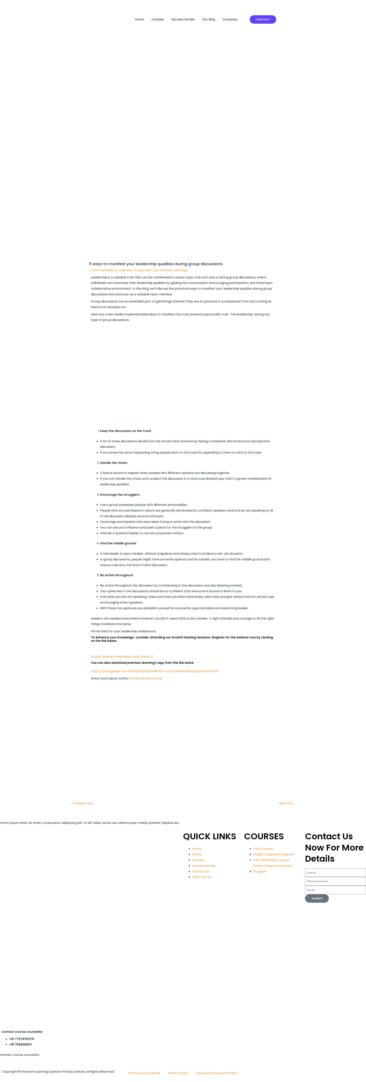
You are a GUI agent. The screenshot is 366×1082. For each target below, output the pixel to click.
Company (230, 19)
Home (139, 19)
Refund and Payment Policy (216, 1073)
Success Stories (183, 19)
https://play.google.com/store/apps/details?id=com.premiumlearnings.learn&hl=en (154, 671)
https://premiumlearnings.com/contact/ (122, 656)
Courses (158, 19)
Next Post (288, 803)
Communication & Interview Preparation (121, 270)
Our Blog (208, 19)
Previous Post (81, 803)
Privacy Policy (178, 1073)
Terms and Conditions (144, 1073)
